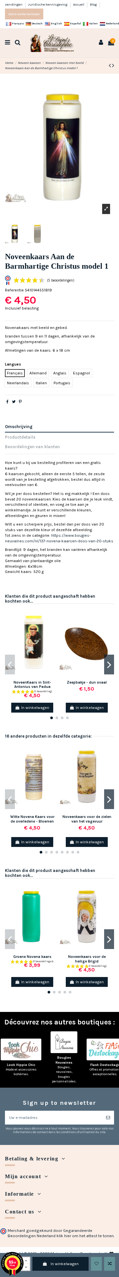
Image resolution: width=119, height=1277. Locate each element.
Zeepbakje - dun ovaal (87, 682)
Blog (93, 4)
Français (17, 23)
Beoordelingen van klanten (32, 446)
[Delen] (7, 401)
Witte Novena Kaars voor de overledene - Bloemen (32, 819)
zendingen (14, 4)
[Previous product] (110, 65)
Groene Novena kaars (32, 957)
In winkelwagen (65, 1264)
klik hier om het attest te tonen (85, 1236)
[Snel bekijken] (55, 638)
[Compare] (55, 627)
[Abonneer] (108, 1118)
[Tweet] (14, 401)
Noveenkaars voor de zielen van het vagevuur (86, 819)
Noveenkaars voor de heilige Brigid (87, 959)
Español (75, 23)
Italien (93, 23)
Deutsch (37, 23)
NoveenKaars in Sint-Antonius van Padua (32, 684)
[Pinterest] (20, 401)
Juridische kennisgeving (48, 4)
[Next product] (113, 65)
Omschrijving (18, 426)
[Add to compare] (109, 1264)
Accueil (79, 4)
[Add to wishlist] (96, 1264)
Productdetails (20, 437)
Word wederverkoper (24, 14)
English (56, 23)
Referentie (14, 290)
